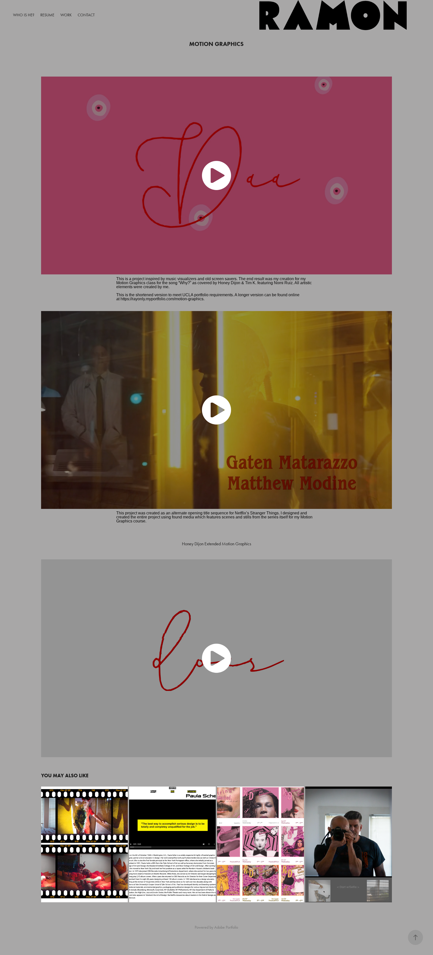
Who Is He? (23, 15)
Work (66, 15)
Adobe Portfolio (226, 927)
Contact (86, 15)
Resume (47, 15)
